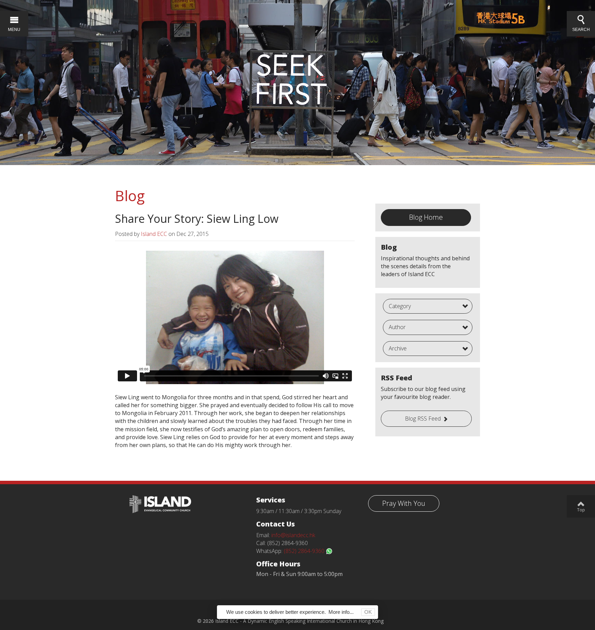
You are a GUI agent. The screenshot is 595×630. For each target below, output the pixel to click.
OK (368, 612)
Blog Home (426, 217)
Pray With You (403, 503)
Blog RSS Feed (423, 418)
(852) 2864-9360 (305, 551)
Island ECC (154, 234)
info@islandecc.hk (293, 535)
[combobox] (427, 306)
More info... (341, 612)
